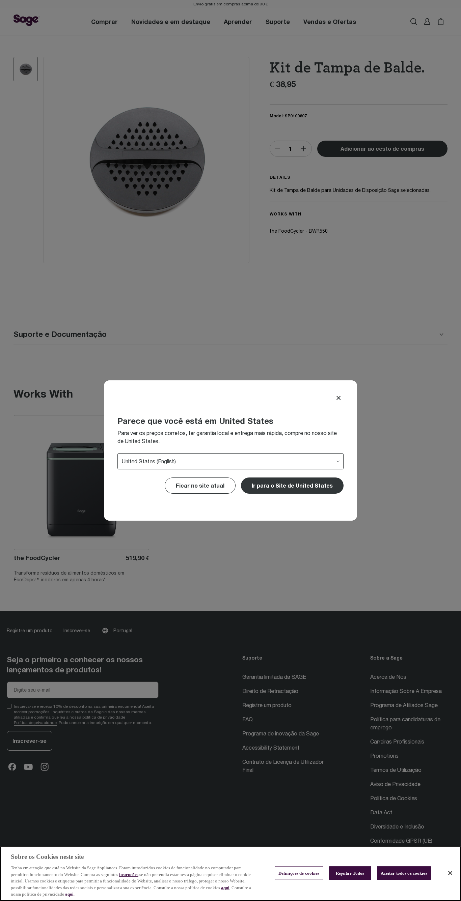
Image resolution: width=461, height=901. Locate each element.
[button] (292, 485)
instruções (128, 874)
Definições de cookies (299, 872)
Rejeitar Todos (350, 872)
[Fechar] (450, 873)
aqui (225, 887)
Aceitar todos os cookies (404, 872)
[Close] (338, 398)
